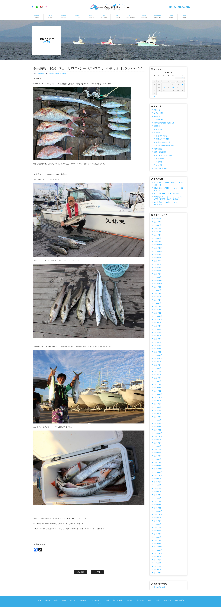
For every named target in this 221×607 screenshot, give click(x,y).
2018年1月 (157, 543)
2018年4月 (157, 534)
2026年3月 (157, 235)
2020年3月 (157, 459)
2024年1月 (157, 310)
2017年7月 (157, 563)
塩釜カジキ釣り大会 (163, 142)
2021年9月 (157, 401)
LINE (37, 6)
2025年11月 (158, 248)
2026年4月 (157, 232)
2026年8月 (157, 219)
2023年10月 (158, 319)
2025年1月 (157, 277)
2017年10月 (158, 553)
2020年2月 (157, 462)
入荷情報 (159, 162)
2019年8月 (157, 482)
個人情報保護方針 (179, 600)
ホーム (39, 600)
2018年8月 (157, 521)
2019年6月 (157, 488)
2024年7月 (157, 293)
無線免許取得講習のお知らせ (164, 123)
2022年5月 (157, 375)
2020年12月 (158, 430)
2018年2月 (157, 540)
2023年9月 (157, 323)
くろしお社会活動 (160, 168)
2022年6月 (157, 371)
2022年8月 (157, 365)
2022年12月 (158, 352)
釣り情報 (50, 17)
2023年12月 (158, 313)
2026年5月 (157, 228)
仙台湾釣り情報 (53, 73)
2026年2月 (157, 238)
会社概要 (184, 17)
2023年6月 (157, 332)
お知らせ (157, 110)
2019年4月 (157, 495)
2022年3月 (157, 381)
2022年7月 (157, 368)
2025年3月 (157, 274)
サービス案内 (104, 17)
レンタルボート (90, 17)
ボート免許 (77, 17)
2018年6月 (157, 527)
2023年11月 (158, 316)
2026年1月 (157, 241)
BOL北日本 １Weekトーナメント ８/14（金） (168, 203)
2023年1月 (157, 349)
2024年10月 (158, 287)
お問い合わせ (167, 600)
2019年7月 (157, 485)
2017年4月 (157, 573)
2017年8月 (157, 560)
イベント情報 (117, 17)
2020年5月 (157, 452)
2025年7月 (157, 261)
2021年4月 (157, 417)
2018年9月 (157, 518)
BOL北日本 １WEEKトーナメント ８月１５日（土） (169, 189)
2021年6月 (157, 410)
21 (173, 87)
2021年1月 (157, 427)
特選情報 (36, 17)
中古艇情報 (144, 17)
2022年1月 (157, 388)
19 (164, 87)
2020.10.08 (40, 73)
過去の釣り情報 (159, 587)
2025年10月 (158, 251)
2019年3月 (157, 498)
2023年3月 (157, 342)
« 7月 (153, 96)
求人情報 (171, 17)
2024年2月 (157, 306)
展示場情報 (160, 158)
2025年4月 (157, 271)
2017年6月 (157, 566)
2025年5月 (157, 267)
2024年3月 (157, 303)
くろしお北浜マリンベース (110, 6)
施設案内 (64, 17)
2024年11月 (158, 284)
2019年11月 (158, 472)
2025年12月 (158, 245)
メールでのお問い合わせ (170, 6)
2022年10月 (158, 358)
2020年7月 (157, 446)
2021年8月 (157, 404)
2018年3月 (157, 537)
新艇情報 (159, 129)
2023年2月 (157, 345)
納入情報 (159, 165)
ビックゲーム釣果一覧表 (165, 145)
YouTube (41, 6)
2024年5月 (157, 300)
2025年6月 (157, 264)
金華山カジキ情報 (162, 139)
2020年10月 (158, 436)
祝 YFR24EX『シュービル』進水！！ (168, 193)
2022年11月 (158, 355)
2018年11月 (158, 511)
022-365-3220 (183, 7)
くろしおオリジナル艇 (164, 155)
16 (182, 84)
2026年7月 (157, 222)
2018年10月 (158, 514)
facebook (32, 6)
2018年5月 (157, 530)
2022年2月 (157, 384)
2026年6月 (157, 225)
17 (154, 87)
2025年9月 (157, 254)
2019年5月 (157, 492)
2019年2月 (157, 501)
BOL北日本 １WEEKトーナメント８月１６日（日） (169, 183)
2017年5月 (157, 570)
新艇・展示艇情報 (130, 17)
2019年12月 (158, 469)
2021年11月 (158, 394)
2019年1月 (157, 505)
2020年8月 (157, 443)
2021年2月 (157, 423)
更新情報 (157, 116)
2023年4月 (157, 339)
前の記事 (80, 572)
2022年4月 (157, 378)
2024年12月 (158, 280)
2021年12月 (158, 391)
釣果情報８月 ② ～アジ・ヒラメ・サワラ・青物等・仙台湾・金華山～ (169, 198)
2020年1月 (157, 465)
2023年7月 (157, 329)
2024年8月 (157, 290)
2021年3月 (157, 420)
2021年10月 (158, 397)
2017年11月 (158, 550)
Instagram (46, 6)
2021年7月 (157, 407)
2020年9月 (157, 440)
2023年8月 (157, 326)
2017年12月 (158, 547)
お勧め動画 (158, 149)
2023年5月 (157, 336)
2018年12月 (158, 508)
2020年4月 (157, 456)
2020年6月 (157, 449)
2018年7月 (157, 524)
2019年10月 (158, 475)
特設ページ (160, 119)
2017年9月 (157, 557)
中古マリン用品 (157, 17)
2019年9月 (157, 479)
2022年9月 (157, 362)
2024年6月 (157, 297)
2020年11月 (158, 433)
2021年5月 (157, 414)
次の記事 (97, 572)
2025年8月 (157, 258)
